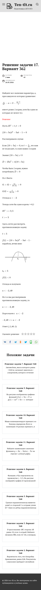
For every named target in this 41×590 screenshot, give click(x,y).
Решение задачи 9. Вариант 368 (20, 389)
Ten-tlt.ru (23, 4)
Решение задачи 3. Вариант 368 (20, 524)
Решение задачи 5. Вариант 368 (20, 497)
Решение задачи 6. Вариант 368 (20, 470)
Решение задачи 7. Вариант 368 (20, 364)
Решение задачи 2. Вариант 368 (20, 552)
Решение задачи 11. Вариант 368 (20, 443)
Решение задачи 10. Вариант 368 (20, 416)
